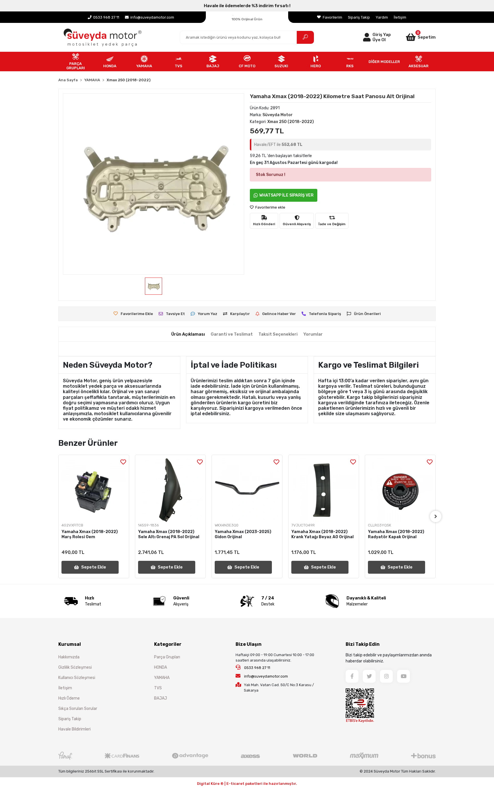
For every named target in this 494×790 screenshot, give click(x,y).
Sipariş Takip (359, 17)
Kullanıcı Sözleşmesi (76, 677)
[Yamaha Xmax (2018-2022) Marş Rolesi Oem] (93, 490)
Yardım (382, 17)
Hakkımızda (68, 657)
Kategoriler (168, 644)
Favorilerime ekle (269, 207)
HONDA (160, 667)
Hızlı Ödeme (69, 698)
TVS (158, 688)
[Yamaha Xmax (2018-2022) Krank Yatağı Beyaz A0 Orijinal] (323, 490)
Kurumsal (69, 644)
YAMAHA (162, 677)
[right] (436, 516)
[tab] (188, 334)
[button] (413, 37)
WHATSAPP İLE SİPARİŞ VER (286, 195)
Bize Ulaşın (249, 644)
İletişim (400, 17)
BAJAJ (160, 698)
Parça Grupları (167, 657)
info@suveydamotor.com (266, 676)
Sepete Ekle (93, 567)
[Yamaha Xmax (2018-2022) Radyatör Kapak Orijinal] (400, 490)
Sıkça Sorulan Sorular (77, 708)
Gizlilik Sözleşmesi (75, 667)
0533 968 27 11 (256, 668)
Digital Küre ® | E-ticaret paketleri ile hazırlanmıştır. (247, 783)
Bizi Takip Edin (363, 644)
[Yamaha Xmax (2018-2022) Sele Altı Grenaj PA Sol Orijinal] (170, 490)
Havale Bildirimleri (74, 729)
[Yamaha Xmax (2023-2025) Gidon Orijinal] (247, 490)
